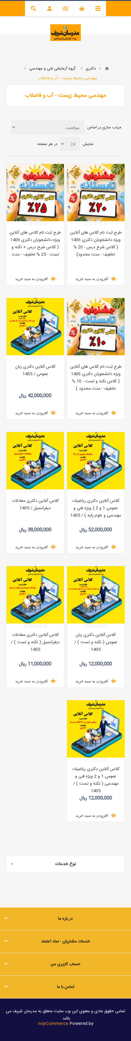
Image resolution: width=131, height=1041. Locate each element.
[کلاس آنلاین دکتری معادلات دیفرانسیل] (35, 460)
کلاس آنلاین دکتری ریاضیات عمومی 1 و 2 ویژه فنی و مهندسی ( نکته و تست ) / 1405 (95, 780)
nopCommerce (53, 1023)
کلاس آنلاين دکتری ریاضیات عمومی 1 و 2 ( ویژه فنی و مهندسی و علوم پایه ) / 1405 (95, 508)
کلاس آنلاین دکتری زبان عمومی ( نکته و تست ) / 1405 (95, 642)
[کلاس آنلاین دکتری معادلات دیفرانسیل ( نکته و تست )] (35, 595)
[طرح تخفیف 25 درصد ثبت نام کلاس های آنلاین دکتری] (35, 192)
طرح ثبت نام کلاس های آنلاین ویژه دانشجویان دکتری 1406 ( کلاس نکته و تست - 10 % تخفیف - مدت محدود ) (96, 377)
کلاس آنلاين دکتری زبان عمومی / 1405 (35, 370)
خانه (107, 68)
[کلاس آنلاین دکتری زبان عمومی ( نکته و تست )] (96, 595)
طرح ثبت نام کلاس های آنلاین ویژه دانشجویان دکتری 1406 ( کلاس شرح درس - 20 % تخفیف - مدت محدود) (96, 243)
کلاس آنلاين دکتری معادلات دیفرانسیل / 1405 (35, 504)
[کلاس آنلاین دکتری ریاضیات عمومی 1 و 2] (96, 460)
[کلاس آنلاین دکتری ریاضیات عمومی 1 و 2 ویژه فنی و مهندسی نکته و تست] (96, 729)
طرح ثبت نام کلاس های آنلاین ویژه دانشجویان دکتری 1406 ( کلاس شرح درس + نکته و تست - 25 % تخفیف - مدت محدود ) (35, 247)
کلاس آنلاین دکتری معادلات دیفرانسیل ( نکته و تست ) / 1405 (35, 642)
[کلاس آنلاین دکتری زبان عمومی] (35, 326)
